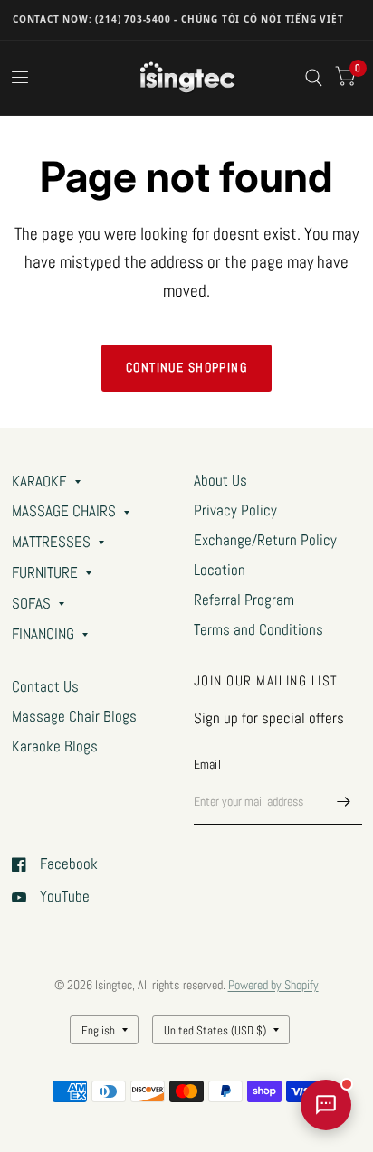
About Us (220, 480)
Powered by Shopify (273, 985)
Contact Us (45, 686)
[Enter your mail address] (344, 801)
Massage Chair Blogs (74, 716)
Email (207, 764)
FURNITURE (45, 572)
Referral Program (244, 599)
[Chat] (326, 1105)
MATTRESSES (51, 542)
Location (219, 570)
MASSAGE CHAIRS (64, 511)
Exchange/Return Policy (265, 540)
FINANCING (43, 634)
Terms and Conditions (258, 629)
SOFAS (31, 603)
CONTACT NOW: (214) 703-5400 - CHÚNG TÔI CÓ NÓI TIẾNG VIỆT (178, 19)
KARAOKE (39, 481)
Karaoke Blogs (55, 746)
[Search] (314, 78)
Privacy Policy (235, 510)
